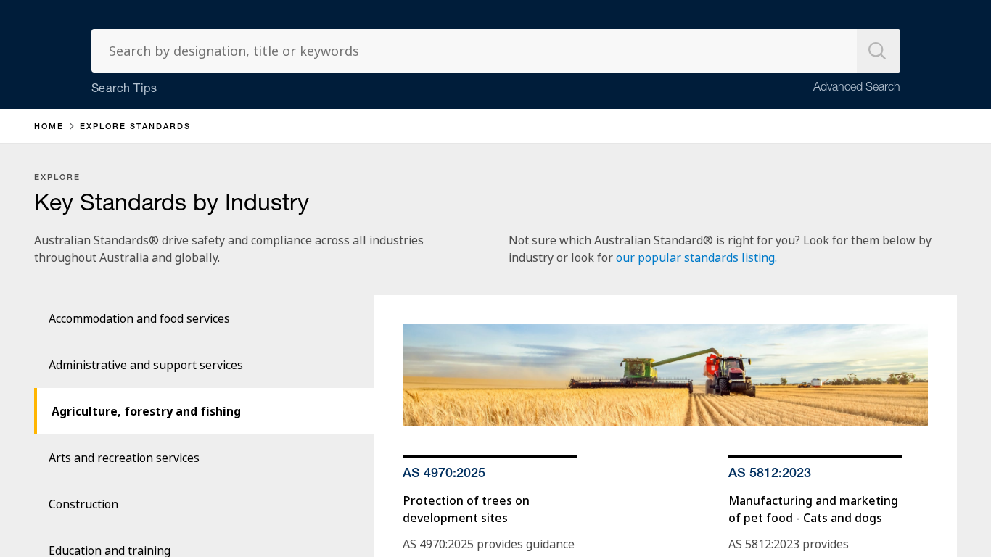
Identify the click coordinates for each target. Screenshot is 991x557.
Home (49, 127)
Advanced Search (856, 88)
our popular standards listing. (696, 257)
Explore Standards (135, 127)
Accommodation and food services (139, 318)
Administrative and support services (146, 365)
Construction (83, 504)
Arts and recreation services (124, 458)
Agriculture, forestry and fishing (146, 411)
